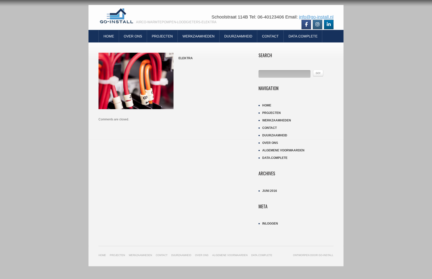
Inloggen (270, 223)
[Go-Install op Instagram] (317, 24)
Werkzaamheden (198, 36)
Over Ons (133, 36)
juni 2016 (269, 191)
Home (109, 36)
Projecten (162, 36)
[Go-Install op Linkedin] (329, 24)
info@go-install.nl (316, 16)
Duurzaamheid (238, 36)
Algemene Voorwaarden (283, 150)
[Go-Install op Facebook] (306, 24)
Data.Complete (303, 36)
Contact (270, 36)
